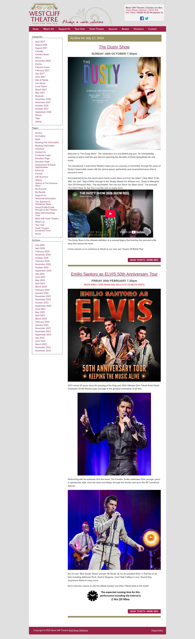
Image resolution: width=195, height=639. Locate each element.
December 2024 (43, 264)
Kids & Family (41, 80)
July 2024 (39, 274)
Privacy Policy (157, 630)
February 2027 (42, 70)
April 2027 (40, 41)
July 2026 (39, 245)
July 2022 (39, 338)
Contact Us (40, 152)
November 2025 (43, 254)
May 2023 (40, 312)
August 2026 (41, 45)
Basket (125, 29)
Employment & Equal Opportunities (45, 166)
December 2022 (43, 328)
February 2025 (42, 261)
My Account (40, 189)
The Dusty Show (114, 47)
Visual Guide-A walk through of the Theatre (46, 208)
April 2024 (40, 283)
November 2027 (43, 102)
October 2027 (41, 109)
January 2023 (41, 325)
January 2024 (41, 293)
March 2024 (41, 286)
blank (37, 139)
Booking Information (45, 145)
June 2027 (40, 77)
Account (112, 29)
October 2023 (41, 302)
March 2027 (41, 89)
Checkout (139, 29)
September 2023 (43, 306)
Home (36, 29)
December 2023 (43, 296)
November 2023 (43, 299)
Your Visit (80, 29)
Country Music (42, 54)
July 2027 (39, 73)
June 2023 (40, 309)
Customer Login (43, 155)
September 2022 (43, 334)
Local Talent (41, 86)
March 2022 (41, 344)
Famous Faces (42, 67)
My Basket (40, 192)
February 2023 (42, 322)
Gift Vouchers (41, 177)
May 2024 (40, 280)
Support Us (64, 29)
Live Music (40, 83)
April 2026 (40, 248)
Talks (37, 118)
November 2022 (43, 331)
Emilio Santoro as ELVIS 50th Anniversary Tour (114, 274)
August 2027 (41, 48)
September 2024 (43, 270)
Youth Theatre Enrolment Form (43, 229)
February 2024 (42, 290)
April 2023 (40, 315)
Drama (38, 64)
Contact (152, 29)
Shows (38, 115)
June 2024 (40, 277)
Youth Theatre (96, 29)
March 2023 (41, 318)
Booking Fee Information (47, 142)
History (38, 180)
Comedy (39, 51)
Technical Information (45, 198)
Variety (38, 121)
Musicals (39, 96)
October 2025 (41, 258)
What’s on (40, 222)
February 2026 (42, 251)
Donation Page (42, 158)
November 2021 (43, 347)
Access (38, 133)
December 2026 (43, 61)
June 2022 (40, 341)
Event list (39, 170)
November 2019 (43, 350)
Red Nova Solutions (78, 630)
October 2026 (41, 105)
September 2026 (43, 112)
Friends (39, 173)
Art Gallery (40, 136)
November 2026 (43, 99)
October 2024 (41, 267)
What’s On (48, 29)
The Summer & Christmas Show (43, 202)
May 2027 (40, 93)
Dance (38, 57)
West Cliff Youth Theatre (47, 218)
